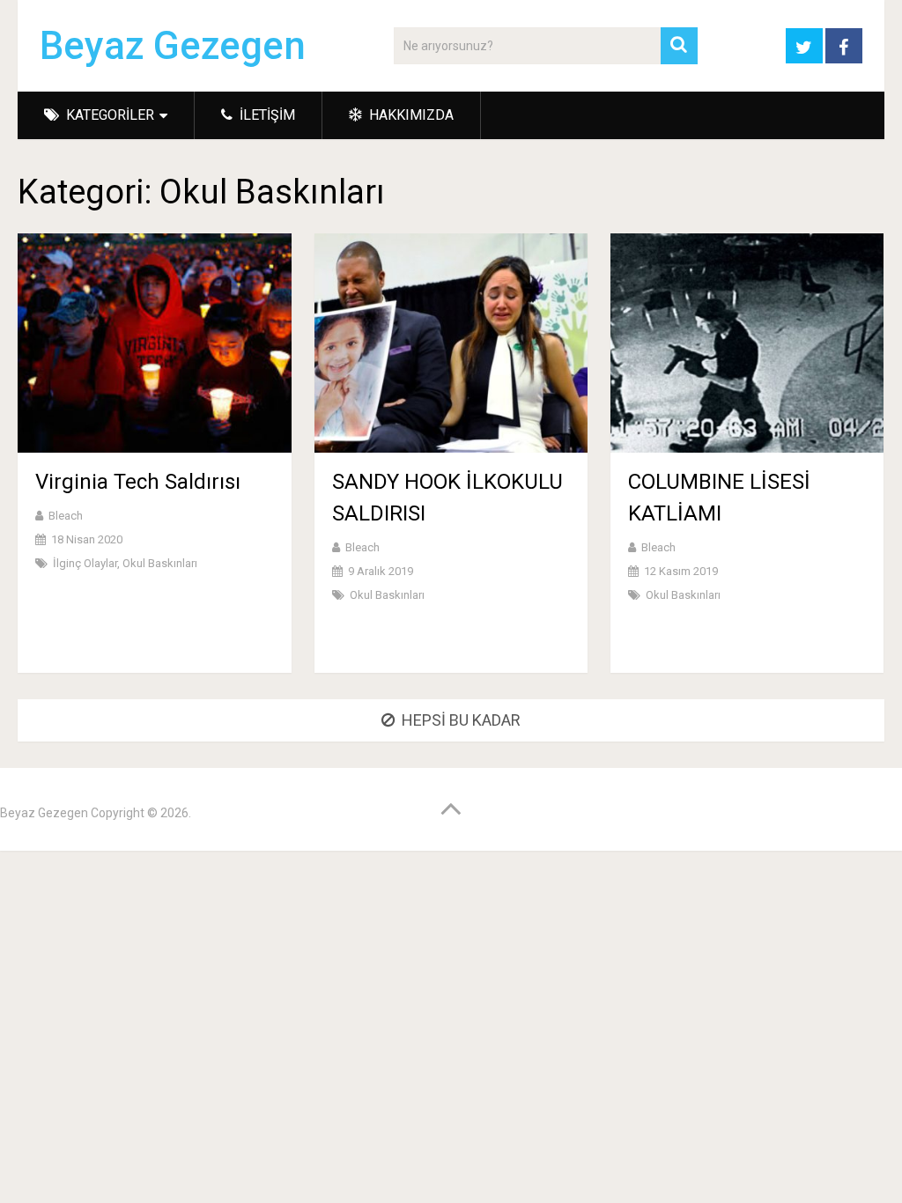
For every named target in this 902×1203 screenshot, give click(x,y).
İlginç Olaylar (85, 563)
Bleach (65, 515)
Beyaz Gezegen (173, 45)
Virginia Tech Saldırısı (137, 481)
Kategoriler (108, 115)
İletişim (265, 115)
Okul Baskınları (159, 563)
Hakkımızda (410, 115)
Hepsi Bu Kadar (461, 720)
